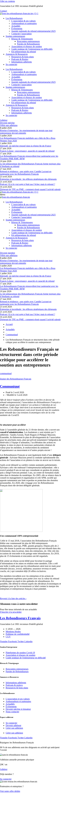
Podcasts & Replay (19, 59)
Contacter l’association (21, 33)
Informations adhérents (21, 62)
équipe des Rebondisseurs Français (15, 379)
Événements (16, 28)
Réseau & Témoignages (22, 39)
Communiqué (10, 386)
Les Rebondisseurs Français (20, 618)
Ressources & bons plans (22, 57)
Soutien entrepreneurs (15, 36)
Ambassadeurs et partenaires (24, 23)
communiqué (6, 373)
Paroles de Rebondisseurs (28, 44)
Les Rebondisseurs (14, 18)
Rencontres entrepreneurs (28, 41)
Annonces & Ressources (17, 54)
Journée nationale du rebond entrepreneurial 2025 (33, 31)
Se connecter (11, 64)
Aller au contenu (7, 1)
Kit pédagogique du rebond (23, 51)
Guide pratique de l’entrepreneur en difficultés (31, 49)
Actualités (15, 26)
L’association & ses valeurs (23, 21)
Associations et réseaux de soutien (26, 46)
